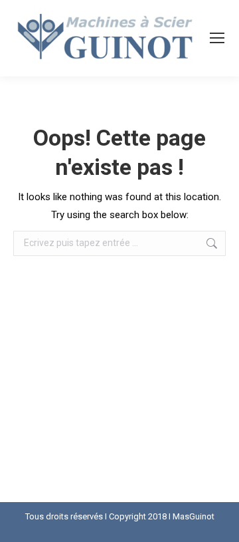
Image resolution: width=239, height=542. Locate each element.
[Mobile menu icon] (217, 38)
